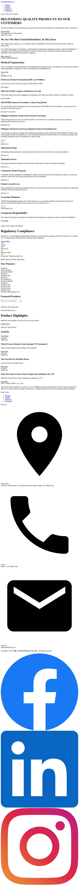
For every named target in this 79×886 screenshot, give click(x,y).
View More (4, 72)
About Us (8, 9)
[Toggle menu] (15, 2)
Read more (4, 351)
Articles (7, 7)
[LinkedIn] (39, 807)
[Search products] (21, 301)
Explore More (5, 31)
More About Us (6, 56)
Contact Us (8, 11)
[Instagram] (39, 884)
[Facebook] (39, 730)
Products (8, 5)
